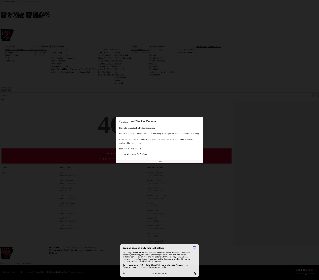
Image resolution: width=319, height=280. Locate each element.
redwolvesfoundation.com (144, 128)
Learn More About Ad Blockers (134, 154)
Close (159, 161)
